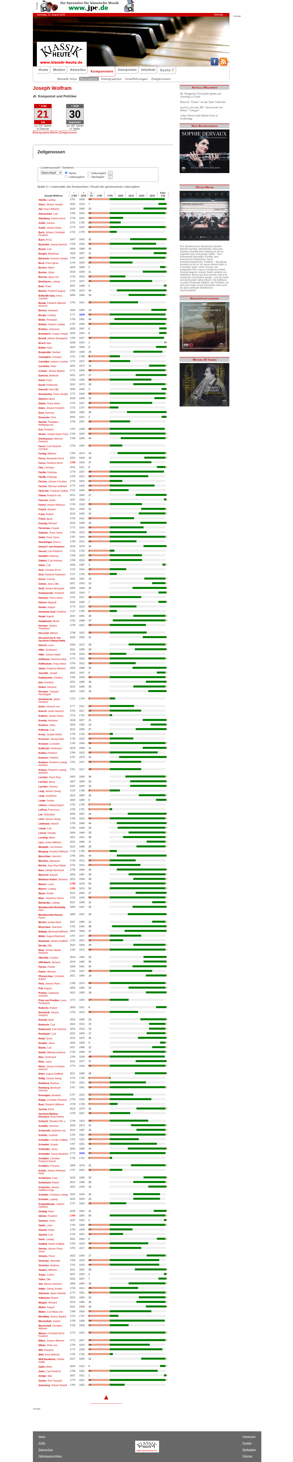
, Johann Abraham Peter (52, 1172)
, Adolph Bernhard (51, 870)
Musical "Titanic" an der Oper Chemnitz (203, 102)
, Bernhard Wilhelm (53, 931)
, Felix (47, 417)
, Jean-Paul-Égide (52, 865)
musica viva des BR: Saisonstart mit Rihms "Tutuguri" (201, 109)
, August (46, 607)
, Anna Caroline (50, 297)
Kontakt (247, 1443)
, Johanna (47, 687)
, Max (44, 343)
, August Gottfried (50, 1073)
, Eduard (47, 509)
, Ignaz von (48, 277)
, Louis (46, 645)
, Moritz (48, 621)
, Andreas (48, 556)
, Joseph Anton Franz (53, 434)
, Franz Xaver (50, 532)
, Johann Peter (49, 983)
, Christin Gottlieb (53, 1140)
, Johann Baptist (51, 371)
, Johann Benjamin (51, 588)
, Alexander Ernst (51, 458)
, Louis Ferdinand (52, 1002)
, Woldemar (48, 253)
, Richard (47, 1302)
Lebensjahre (77, 176)
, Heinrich (46, 412)
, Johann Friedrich (51, 408)
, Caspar (48, 528)
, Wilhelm (47, 453)
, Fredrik (46, 967)
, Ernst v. (49, 542)
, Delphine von (52, 1130)
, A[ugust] (47, 602)
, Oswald (47, 833)
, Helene (48, 823)
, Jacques (49, 962)
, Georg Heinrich (52, 244)
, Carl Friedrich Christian (49, 447)
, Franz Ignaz (48, 263)
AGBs (41, 1443)
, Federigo (47, 472)
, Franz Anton (49, 403)
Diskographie (41, 132)
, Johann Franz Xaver (50, 1250)
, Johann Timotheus (47, 627)
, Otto (45, 945)
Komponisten (102, 71)
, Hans (45, 347)
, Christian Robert (51, 977)
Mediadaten (249, 1449)
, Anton (47, 500)
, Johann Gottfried (51, 1205)
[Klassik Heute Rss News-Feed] (223, 64)
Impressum (249, 1436)
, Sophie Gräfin (51, 1360)
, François (48, 1165)
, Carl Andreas (50, 560)
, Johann (46, 223)
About (41, 1436)
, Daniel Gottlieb (51, 1244)
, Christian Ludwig (53, 1194)
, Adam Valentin (52, 1293)
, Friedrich (46, 429)
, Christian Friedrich (52, 1100)
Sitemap (218, 14)
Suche (166, 70)
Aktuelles (78, 69)
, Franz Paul (49, 777)
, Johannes (49, 329)
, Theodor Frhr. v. (52, 1121)
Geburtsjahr (98, 173)
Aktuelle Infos (67, 78)
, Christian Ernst (49, 570)
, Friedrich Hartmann (52, 574)
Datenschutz (45, 1449)
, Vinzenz (48, 786)
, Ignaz (45, 518)
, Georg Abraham (53, 1154)
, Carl (48, 213)
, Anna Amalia (51, 1115)
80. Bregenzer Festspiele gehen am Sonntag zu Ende (200, 95)
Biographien (89, 78)
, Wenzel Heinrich (50, 1284)
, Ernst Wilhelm (49, 1354)
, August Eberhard (51, 936)
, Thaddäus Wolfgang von (48, 423)
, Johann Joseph (50, 204)
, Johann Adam (49, 654)
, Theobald (47, 319)
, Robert (45, 514)
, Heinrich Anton (52, 659)
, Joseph (47, 673)
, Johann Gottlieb (53, 941)
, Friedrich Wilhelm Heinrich (52, 304)
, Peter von (47, 1345)
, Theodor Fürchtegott (48, 693)
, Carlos (46, 1274)
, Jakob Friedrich (49, 700)
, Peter (47, 366)
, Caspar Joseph (53, 333)
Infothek (148, 69)
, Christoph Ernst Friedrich (51, 1335)
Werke (55, 132)
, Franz (44, 286)
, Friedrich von (49, 495)
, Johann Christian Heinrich (51, 1068)
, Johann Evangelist (52, 338)
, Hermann (48, 310)
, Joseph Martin (50, 734)
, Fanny (50, 916)
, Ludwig (46, 200)
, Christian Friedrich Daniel (49, 1160)
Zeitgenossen (161, 78)
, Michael (47, 523)
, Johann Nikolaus (51, 504)
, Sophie (49, 1321)
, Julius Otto (48, 584)
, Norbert (49, 352)
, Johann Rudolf (52, 1385)
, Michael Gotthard (52, 486)
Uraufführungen (136, 78)
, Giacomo (50, 927)
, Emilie (46, 893)
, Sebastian (46, 814)
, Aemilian (49, 1095)
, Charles (48, 957)
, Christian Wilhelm (50, 1327)
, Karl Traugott (50, 1380)
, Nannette (49, 1260)
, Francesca (48, 809)
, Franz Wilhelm (48, 209)
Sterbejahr (97, 176)
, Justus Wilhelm (49, 842)
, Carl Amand (50, 847)
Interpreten (127, 69)
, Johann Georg (49, 791)
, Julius (46, 272)
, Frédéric (50, 677)
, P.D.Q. (45, 239)
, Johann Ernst (51, 218)
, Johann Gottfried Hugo (48, 1189)
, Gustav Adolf (49, 922)
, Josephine (47, 795)
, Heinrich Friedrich (50, 440)
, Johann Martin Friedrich (49, 951)
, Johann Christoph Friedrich (51, 234)
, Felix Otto (48, 389)
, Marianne (49, 861)
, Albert (46, 267)
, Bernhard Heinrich (49, 1089)
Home (43, 69)
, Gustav (46, 800)
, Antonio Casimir (53, 361)
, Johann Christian (52, 481)
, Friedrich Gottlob (53, 491)
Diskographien (111, 78)
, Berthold (48, 375)
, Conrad (46, 579)
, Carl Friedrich (50, 551)
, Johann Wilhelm (51, 1340)
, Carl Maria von (50, 1311)
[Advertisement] (79, 1418)
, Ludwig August (51, 805)
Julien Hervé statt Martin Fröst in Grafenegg (199, 117)
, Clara (48, 1178)
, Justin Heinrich (51, 711)
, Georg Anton (51, 739)
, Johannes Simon (51, 898)
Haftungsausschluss (50, 1456)
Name (72, 173)
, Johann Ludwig (51, 324)
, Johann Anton (50, 227)
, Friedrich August (51, 291)
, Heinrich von (49, 706)
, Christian (50, 357)
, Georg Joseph (50, 1288)
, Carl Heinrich (52, 1029)
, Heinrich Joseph (53, 258)
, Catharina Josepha (48, 994)
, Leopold (48, 1135)
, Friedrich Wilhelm (52, 668)
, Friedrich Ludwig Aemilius (52, 764)
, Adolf (46, 1019)
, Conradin (49, 743)
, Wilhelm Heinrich (52, 1052)
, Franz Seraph (53, 394)
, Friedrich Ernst (50, 463)
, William (48, 633)
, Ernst (45, 1038)
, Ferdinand (47, 385)
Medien (59, 69)
